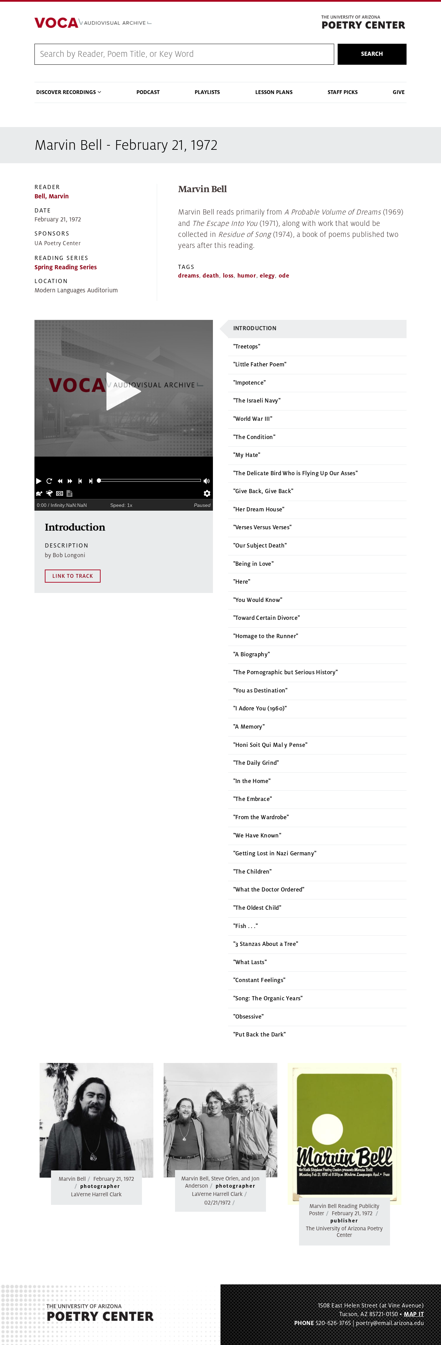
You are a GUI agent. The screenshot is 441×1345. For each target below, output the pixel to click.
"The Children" (252, 872)
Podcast (148, 92)
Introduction (254, 328)
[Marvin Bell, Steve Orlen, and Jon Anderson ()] (220, 1120)
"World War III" (252, 419)
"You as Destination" (260, 691)
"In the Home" (252, 781)
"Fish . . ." (245, 926)
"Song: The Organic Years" (268, 998)
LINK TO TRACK (72, 576)
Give (399, 92)
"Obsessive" (248, 1017)
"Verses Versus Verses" (262, 527)
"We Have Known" (257, 836)
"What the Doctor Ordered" (269, 890)
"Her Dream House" (259, 510)
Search (372, 54)
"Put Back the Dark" (259, 1035)
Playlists (207, 92)
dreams (188, 276)
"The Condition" (254, 437)
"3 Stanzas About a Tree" (265, 944)
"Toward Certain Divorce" (266, 618)
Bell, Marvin (51, 196)
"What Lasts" (250, 962)
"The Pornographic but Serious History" (285, 672)
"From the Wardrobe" (261, 817)
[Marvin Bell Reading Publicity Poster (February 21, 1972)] (344, 1134)
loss (228, 276)
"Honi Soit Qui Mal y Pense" (270, 745)
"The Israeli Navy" (256, 401)
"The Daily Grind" (256, 763)
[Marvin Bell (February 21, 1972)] (96, 1120)
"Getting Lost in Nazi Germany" (275, 854)
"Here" (241, 582)
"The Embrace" (252, 799)
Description (67, 545)
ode (284, 276)
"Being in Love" (253, 564)
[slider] (99, 480)
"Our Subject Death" (260, 546)
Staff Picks (343, 92)
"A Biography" (251, 654)
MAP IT (414, 1314)
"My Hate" (246, 455)
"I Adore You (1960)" (260, 709)
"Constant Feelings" (259, 980)
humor (246, 276)
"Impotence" (249, 383)
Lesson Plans (274, 92)
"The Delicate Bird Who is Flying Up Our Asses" (295, 473)
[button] (39, 480)
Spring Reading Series (65, 267)
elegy (267, 276)
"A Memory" (249, 727)
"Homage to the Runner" (265, 636)
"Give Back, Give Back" (263, 491)
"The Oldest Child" (257, 908)
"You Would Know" (258, 600)
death (211, 276)
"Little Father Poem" (260, 365)
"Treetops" (246, 347)
